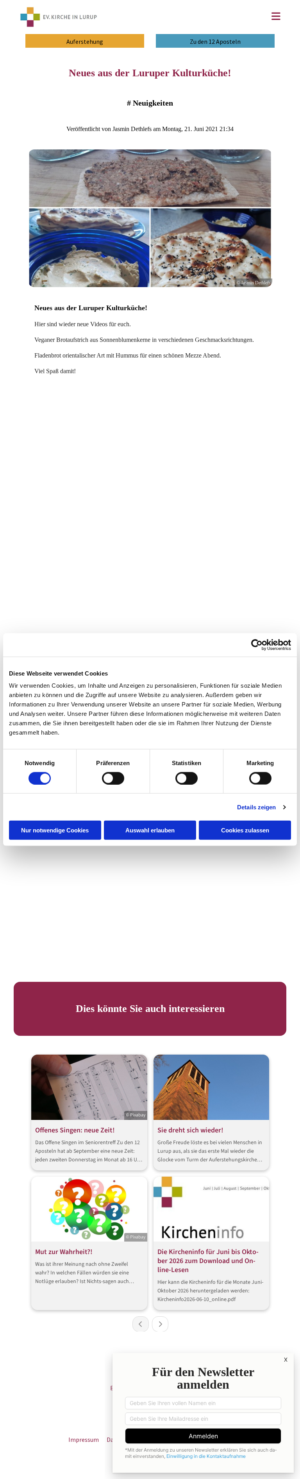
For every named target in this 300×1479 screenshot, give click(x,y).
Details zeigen (256, 806)
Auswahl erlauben (150, 830)
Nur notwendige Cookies (55, 830)
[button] (195, 17)
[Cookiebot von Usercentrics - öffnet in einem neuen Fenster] (257, 645)
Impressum (83, 1439)
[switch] (113, 778)
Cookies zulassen (245, 830)
